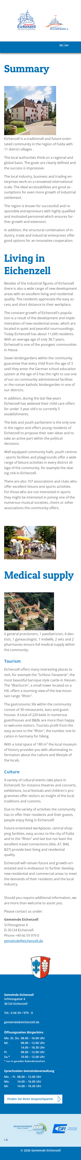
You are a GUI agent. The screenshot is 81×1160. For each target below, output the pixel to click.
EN (67, 45)
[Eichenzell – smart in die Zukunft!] (54, 23)
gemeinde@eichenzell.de (23, 941)
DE (61, 45)
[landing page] (26, 20)
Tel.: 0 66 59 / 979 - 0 (18, 1013)
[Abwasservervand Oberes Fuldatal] (28, 1128)
